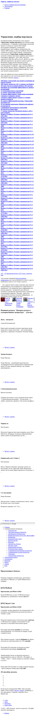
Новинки (7, 560)
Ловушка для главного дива (30, 300)
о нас (6, 700)
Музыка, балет (12, 545)
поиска (16, 77)
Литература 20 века (14, 544)
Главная (7, 527)
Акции (6, 564)
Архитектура (12, 530)
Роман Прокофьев (19, 305)
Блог (5, 566)
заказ (6, 702)
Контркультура (13, 540)
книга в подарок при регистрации (15, 4)
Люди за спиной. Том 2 (7, 299)
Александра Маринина (8, 304)
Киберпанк (11, 537)
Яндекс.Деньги (19, 690)
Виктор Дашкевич (30, 305)
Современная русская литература (18, 552)
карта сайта (8, 705)
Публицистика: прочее (15, 549)
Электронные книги (10, 557)
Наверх (6, 713)
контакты (7, 703)
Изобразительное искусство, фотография (21, 535)
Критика (11, 542)
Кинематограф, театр (15, 539)
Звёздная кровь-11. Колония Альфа (19, 300)
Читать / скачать (9, 347)
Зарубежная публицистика (16, 534)
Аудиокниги (8, 559)
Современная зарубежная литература (20, 550)
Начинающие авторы (15, 547)
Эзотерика (11, 554)
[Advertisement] (12, 22)
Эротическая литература (16, 555)
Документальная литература (17, 532)
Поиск (6, 562)
